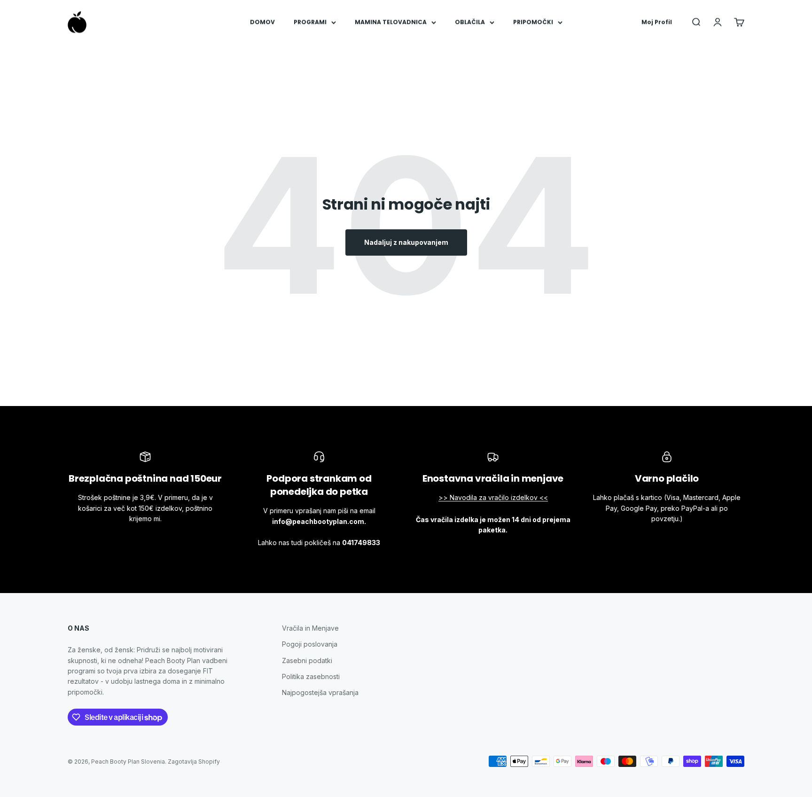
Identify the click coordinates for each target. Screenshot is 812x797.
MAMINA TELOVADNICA (391, 22)
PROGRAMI (310, 22)
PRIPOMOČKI (533, 22)
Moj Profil (656, 22)
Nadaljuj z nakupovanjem (406, 242)
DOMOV (262, 22)
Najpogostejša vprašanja (320, 692)
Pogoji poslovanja (309, 644)
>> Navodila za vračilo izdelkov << (493, 497)
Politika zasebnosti (311, 676)
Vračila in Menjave (310, 628)
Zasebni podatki (307, 660)
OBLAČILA (470, 22)
